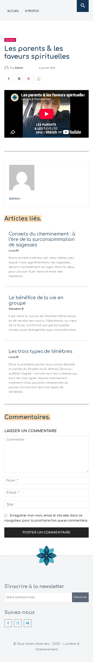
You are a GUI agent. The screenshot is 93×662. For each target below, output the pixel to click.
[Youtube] (27, 623)
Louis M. (14, 250)
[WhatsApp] (38, 79)
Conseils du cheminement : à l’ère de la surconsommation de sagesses (42, 239)
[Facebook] (8, 79)
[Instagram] (18, 623)
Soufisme (10, 39)
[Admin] (7, 68)
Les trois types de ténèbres (40, 351)
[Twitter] (18, 79)
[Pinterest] (28, 79)
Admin (19, 68)
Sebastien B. (16, 309)
